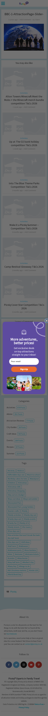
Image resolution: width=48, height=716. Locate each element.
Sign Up (24, 369)
